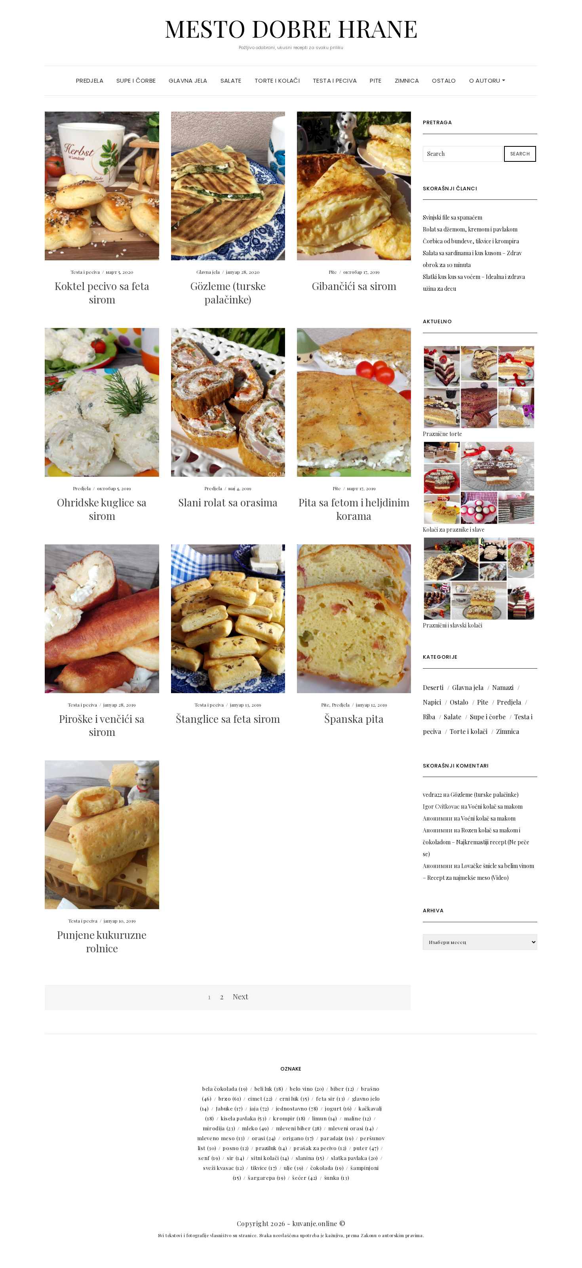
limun (324, 1118)
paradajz (337, 1138)
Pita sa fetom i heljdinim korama (354, 509)
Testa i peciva (335, 80)
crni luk (294, 1098)
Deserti (433, 687)
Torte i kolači (277, 80)
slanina (310, 1157)
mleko (255, 1128)
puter (366, 1148)
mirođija (219, 1128)
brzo (230, 1098)
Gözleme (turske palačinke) (228, 292)
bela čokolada (225, 1088)
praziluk (271, 1148)
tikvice (264, 1167)
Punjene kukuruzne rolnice (101, 941)
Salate (231, 80)
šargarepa (266, 1177)
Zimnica (407, 80)
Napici (432, 702)
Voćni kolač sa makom (495, 806)
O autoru (485, 80)
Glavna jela (188, 80)
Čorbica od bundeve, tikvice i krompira (471, 241)
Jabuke (229, 1108)
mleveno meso (221, 1138)
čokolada (327, 1167)
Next (240, 996)
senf (209, 1157)
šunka (337, 1177)
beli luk (269, 1088)
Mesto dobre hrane (291, 28)
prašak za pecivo (320, 1148)
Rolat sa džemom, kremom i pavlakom (470, 229)
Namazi (503, 687)
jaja (259, 1108)
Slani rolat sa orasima (228, 502)
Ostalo (444, 80)
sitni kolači (270, 1157)
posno (236, 1148)
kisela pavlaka (243, 1118)
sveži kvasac (223, 1167)
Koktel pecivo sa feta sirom (102, 292)
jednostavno (297, 1108)
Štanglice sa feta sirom (228, 719)
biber (342, 1088)
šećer (305, 1177)
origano (298, 1138)
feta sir (330, 1098)
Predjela (89, 80)
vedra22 (432, 794)
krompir (289, 1118)
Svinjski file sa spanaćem (452, 217)
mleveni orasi (351, 1128)
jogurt (338, 1108)
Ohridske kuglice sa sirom (101, 509)
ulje (294, 1167)
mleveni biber (299, 1128)
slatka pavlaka (354, 1157)
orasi (264, 1138)
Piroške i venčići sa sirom (102, 725)
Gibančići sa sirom (354, 286)
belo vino (307, 1088)
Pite (376, 80)
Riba (429, 717)
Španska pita (354, 719)
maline (357, 1118)
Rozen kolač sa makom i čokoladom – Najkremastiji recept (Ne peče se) (476, 842)
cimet (260, 1098)
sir (235, 1157)
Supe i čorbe (136, 80)
